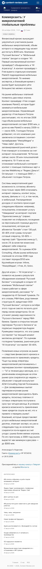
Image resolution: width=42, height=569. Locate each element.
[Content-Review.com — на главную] (15, 2)
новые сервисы (9, 34)
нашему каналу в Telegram (29, 464)
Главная (15, 562)
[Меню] (38, 2)
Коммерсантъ (14, 453)
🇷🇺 (22, 30)
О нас (23, 562)
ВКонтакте (24, 467)
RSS (28, 562)
